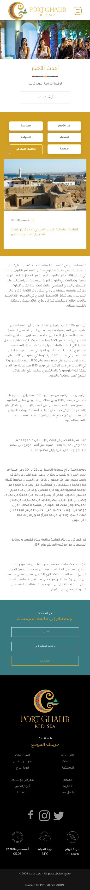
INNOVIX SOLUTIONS (52, 885)
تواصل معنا (68, 792)
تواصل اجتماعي (26, 149)
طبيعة (64, 149)
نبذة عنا (22, 792)
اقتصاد (64, 137)
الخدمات (67, 762)
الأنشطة (67, 755)
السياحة (26, 137)
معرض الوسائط (22, 780)
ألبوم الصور (22, 786)
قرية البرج (22, 768)
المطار (67, 780)
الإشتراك (45, 661)
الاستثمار (67, 768)
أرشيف (47, 98)
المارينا (67, 786)
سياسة (26, 126)
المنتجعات (22, 755)
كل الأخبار (64, 126)
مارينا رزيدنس (22, 762)
